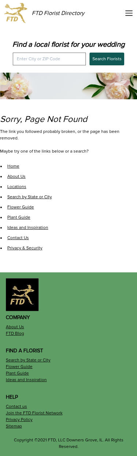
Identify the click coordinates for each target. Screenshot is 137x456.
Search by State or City (29, 197)
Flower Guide (20, 207)
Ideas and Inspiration (27, 227)
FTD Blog (15, 333)
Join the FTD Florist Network (34, 413)
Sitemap (14, 426)
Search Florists (107, 59)
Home (13, 166)
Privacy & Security (24, 248)
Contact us (16, 406)
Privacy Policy (19, 419)
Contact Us (18, 238)
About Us (16, 176)
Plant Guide (18, 217)
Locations (16, 186)
